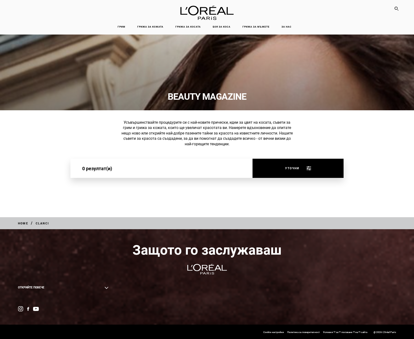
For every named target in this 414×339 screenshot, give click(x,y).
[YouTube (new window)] (36, 309)
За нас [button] (287, 26)
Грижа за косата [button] (188, 26)
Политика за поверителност (303, 332)
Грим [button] (121, 26)
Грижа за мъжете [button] (256, 26)
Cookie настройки (273, 332)
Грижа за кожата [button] (150, 26)
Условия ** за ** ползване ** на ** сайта (345, 332)
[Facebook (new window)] (28, 309)
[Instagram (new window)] (20, 308)
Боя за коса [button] (221, 26)
